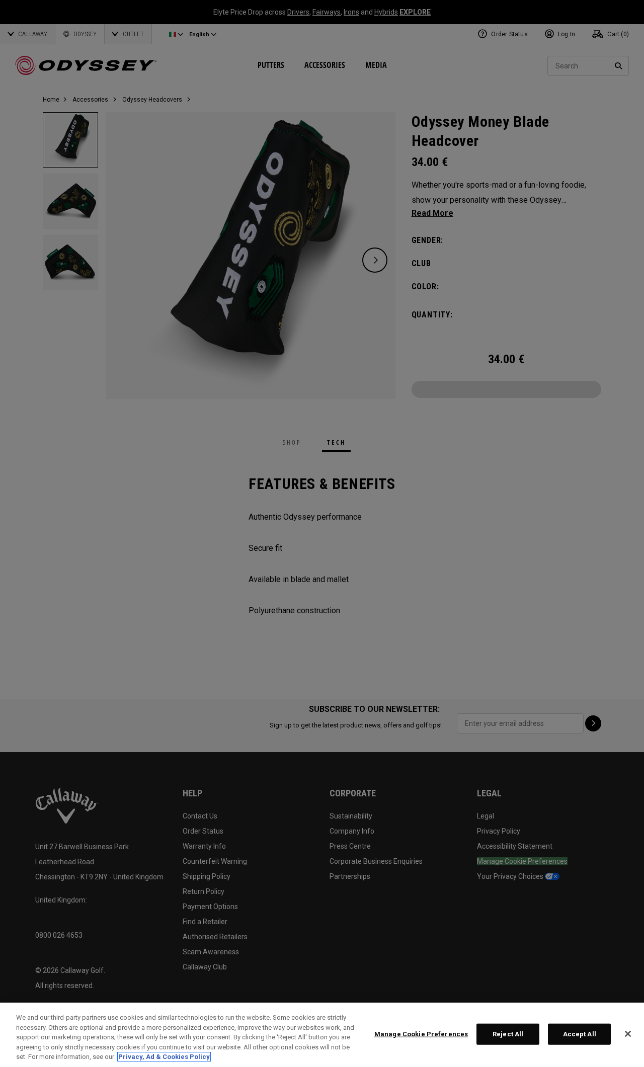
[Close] (628, 1034)
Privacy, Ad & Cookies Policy (164, 1056)
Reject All (508, 1034)
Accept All (579, 1034)
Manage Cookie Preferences (421, 1034)
